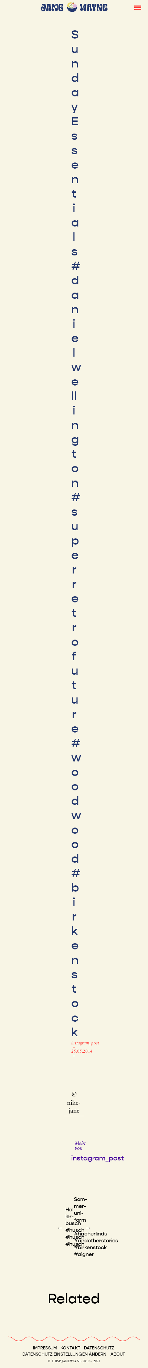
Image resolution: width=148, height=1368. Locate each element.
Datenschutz (99, 1348)
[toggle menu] (138, 7)
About (117, 1354)
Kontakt (70, 1348)
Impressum (45, 1348)
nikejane (74, 1107)
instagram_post (85, 1043)
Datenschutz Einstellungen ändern (64, 1354)
